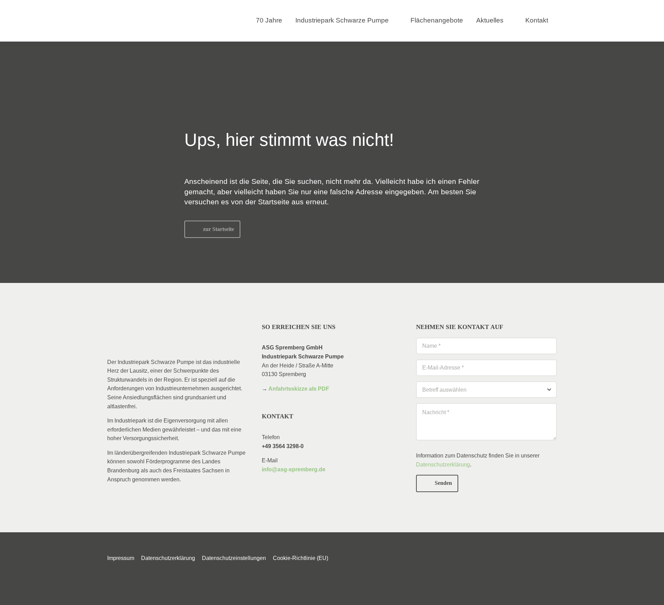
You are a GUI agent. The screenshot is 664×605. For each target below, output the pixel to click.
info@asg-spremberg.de (293, 469)
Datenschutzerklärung (443, 465)
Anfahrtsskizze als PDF (298, 389)
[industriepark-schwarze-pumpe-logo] (140, 13)
